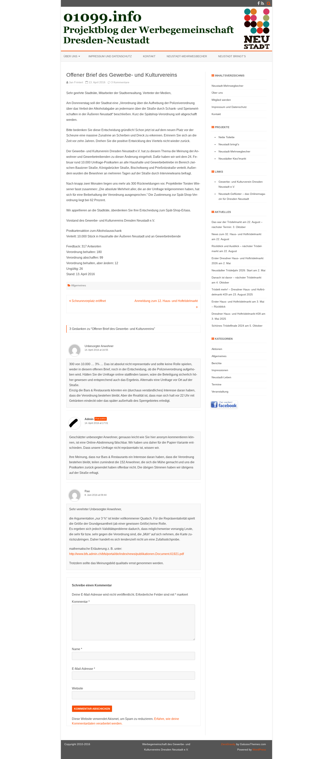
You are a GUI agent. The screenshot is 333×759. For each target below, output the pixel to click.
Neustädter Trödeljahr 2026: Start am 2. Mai (238, 270)
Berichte (217, 363)
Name (77, 649)
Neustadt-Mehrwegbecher (187, 56)
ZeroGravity (228, 744)
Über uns (70, 56)
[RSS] (262, 3)
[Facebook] (258, 3)
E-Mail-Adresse (83, 668)
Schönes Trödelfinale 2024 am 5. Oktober (237, 325)
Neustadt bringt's (229, 144)
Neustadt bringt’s (232, 56)
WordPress (259, 749)
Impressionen (220, 370)
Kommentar (81, 601)
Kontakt (149, 56)
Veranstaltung (220, 391)
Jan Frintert (76, 82)
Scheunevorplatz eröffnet (88, 301)
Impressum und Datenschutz (110, 56)
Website (77, 688)
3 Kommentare (120, 82)
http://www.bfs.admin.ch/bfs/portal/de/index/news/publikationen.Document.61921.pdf (126, 554)
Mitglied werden (221, 99)
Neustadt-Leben (221, 377)
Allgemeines (78, 285)
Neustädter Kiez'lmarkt (232, 158)
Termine (216, 384)
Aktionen (217, 349)
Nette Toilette (227, 137)
